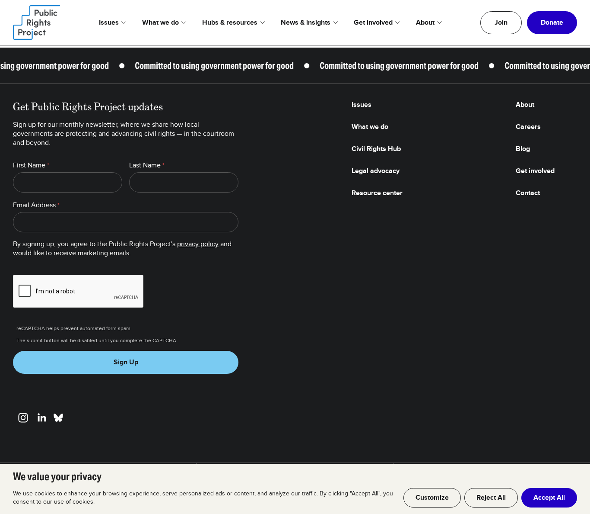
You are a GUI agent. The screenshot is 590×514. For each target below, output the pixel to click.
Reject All (491, 497)
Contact (528, 193)
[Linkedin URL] (41, 418)
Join (501, 22)
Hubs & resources (229, 22)
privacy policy (198, 244)
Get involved (373, 22)
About (425, 22)
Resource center (377, 193)
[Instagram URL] (23, 418)
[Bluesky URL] (58, 418)
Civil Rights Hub (376, 149)
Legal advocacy (376, 171)
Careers (528, 126)
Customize (432, 497)
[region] (295, 489)
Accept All (549, 497)
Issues (109, 22)
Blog (523, 149)
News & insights (305, 22)
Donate (552, 22)
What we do (160, 22)
